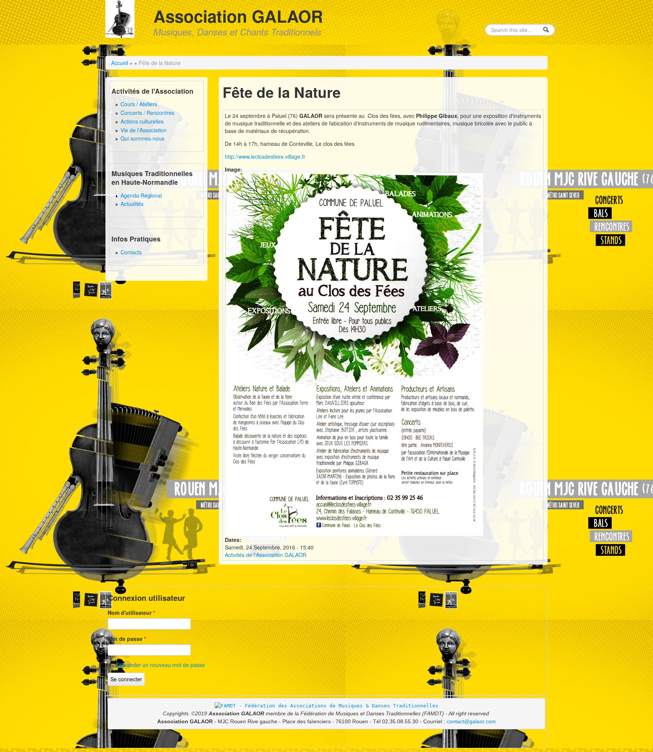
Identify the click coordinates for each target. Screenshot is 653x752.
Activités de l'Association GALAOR (265, 555)
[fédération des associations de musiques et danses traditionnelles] (326, 705)
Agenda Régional (141, 195)
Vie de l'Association (144, 130)
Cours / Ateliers (139, 104)
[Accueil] (120, 18)
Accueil (119, 63)
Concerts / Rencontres (147, 112)
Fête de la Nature (160, 63)
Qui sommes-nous (142, 138)
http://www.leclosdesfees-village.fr (265, 156)
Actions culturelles (142, 121)
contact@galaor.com (471, 721)
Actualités (132, 203)
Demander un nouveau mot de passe (160, 664)
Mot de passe (127, 638)
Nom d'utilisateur (131, 612)
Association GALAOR (238, 16)
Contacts (131, 252)
